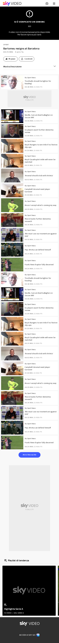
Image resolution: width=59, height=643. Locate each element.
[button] (10, 58)
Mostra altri (29, 455)
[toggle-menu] (54, 3)
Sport (6, 45)
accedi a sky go (27, 635)
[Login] (47, 3)
